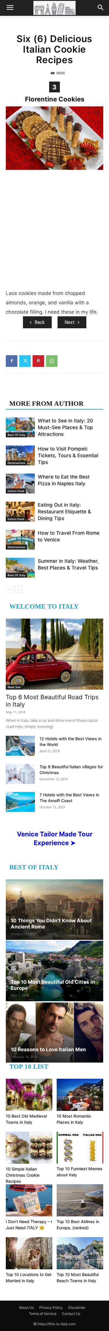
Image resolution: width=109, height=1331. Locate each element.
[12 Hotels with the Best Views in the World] (20, 746)
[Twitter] (25, 361)
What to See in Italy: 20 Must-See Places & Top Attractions (65, 427)
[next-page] (18, 589)
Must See (14, 687)
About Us (26, 1307)
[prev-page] (9, 589)
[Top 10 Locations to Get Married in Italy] (29, 1253)
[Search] (101, 8)
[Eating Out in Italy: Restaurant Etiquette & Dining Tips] (20, 512)
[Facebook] (11, 361)
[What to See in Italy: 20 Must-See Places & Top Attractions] (20, 427)
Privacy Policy (51, 1307)
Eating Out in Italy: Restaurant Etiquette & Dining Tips (64, 511)
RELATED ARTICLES (42, 392)
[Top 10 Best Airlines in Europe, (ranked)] (80, 1200)
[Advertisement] (54, 231)
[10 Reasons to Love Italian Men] (54, 1032)
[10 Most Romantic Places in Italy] (80, 1095)
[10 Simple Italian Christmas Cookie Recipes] (29, 1148)
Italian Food (16, 491)
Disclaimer (76, 1307)
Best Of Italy (16, 435)
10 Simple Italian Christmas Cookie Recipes (23, 1175)
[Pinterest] (38, 361)
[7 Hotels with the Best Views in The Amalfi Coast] (20, 802)
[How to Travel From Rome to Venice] (20, 540)
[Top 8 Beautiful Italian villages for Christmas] (20, 774)
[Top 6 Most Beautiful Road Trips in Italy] (54, 654)
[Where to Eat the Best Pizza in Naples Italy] (20, 484)
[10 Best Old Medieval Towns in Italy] (29, 1095)
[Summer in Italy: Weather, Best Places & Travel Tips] (20, 568)
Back (40, 322)
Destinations (16, 463)
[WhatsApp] (52, 361)
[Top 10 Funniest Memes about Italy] (80, 1147)
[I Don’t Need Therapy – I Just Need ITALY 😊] (29, 1200)
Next (70, 322)
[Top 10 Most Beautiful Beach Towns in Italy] (80, 1253)
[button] (10, 8)
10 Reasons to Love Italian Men (48, 1049)
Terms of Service (42, 1313)
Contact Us (71, 1313)
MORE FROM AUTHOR (46, 403)
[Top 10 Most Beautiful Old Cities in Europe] (54, 971)
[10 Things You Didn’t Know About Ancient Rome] (54, 909)
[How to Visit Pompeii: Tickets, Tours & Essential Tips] (20, 456)
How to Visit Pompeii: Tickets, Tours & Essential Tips (68, 455)
